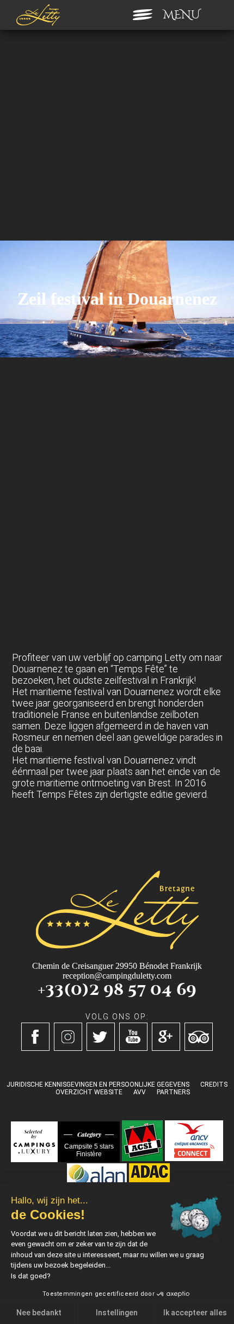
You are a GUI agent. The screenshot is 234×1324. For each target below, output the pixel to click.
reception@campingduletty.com (117, 975)
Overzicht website (89, 1092)
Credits (213, 1084)
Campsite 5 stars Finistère (89, 1150)
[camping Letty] (38, 15)
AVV (139, 1092)
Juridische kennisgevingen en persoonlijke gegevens (98, 1084)
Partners (173, 1092)
